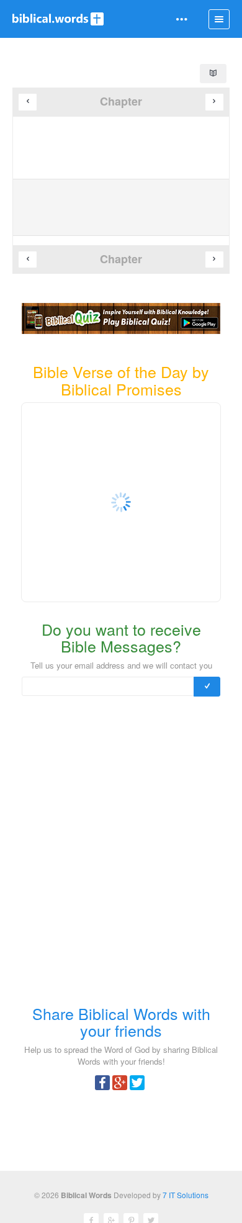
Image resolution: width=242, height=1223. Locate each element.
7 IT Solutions (185, 1194)
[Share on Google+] (119, 1081)
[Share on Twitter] (137, 1081)
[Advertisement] (121, 855)
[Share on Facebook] (102, 1081)
